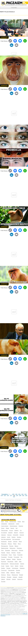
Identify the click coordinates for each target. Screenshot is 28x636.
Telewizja (22, 568)
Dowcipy (21, 526)
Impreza (9, 534)
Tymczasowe (11, 570)
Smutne (22, 563)
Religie (14, 559)
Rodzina (19, 559)
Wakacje (13, 572)
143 (14, 496)
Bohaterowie (13, 521)
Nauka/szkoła (4, 548)
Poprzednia (5, 494)
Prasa (14, 554)
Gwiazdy (10, 532)
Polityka (13, 552)
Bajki (2, 521)
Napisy (16, 546)
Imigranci (3, 534)
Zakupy (3, 579)
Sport (12, 566)
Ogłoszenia (12, 548)
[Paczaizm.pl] (14, 3)
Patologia (19, 548)
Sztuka (21, 566)
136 (8, 495)
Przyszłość (16, 557)
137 (11, 495)
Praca (10, 554)
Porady (18, 552)
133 (25, 494)
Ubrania (18, 570)
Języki (8, 537)
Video (7, 572)
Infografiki (15, 534)
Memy (20, 541)
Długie (7, 528)
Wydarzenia (15, 574)
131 (19, 494)
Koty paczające (16, 539)
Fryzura (11, 530)
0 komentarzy (4, 37)
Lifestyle (15, 541)
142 (26, 495)
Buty (23, 521)
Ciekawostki (11, 523)
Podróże (21, 550)
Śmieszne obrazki (14, 563)
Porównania (4, 554)
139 (17, 495)
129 (13, 494)
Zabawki (15, 577)
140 (20, 495)
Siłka (20, 561)
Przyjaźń (10, 557)
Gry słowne (4, 532)
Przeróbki (19, 554)
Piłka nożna (14, 550)
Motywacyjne (4, 546)
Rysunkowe (10, 561)
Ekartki (12, 528)
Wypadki (9, 577)
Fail (16, 528)
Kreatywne (4, 541)
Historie (21, 532)
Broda (19, 521)
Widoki (18, 572)
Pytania (3, 559)
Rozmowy (3, 561)
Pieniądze (7, 550)
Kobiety (14, 537)
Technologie (15, 568)
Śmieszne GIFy (4, 563)
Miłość (14, 543)
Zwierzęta (19, 579)
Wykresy (3, 577)
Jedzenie (3, 537)
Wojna (8, 574)
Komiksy (19, 537)
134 (2, 495)
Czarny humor (4, 526)
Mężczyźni (3, 543)
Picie (2, 550)
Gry (21, 530)
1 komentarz (4, 447)
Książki (10, 541)
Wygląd (21, 574)
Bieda (6, 521)
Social (2, 566)
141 (23, 495)
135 (5, 495)
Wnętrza (3, 574)
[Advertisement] (14, 478)
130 (16, 494)
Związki (14, 579)
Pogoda (3, 552)
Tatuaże (8, 568)
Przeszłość (4, 557)
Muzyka (11, 546)
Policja (8, 552)
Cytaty (17, 523)
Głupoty (16, 532)
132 (22, 494)
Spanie (7, 566)
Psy (21, 557)
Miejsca (10, 543)
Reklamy (8, 559)
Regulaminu (3, 615)
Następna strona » (14, 500)
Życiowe (3, 581)
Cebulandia (4, 523)
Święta (16, 566)
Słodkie (3, 568)
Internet (22, 534)
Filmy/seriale (4, 530)
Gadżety (16, 530)
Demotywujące (13, 526)
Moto (19, 543)
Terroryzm (3, 570)
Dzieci (2, 528)
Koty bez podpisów (6, 539)
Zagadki (20, 577)
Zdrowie (8, 579)
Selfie (16, 561)
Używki (3, 572)
